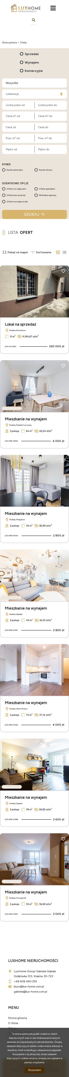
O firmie (13, 1023)
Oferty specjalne (47, 189)
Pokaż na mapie (18, 252)
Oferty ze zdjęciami (16, 189)
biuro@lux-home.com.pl (29, 986)
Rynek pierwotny (15, 170)
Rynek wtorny (45, 170)
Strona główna (17, 1018)
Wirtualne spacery (47, 195)
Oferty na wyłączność (17, 201)
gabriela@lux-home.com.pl (30, 991)
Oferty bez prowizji (16, 195)
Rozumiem (34, 1070)
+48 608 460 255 (25, 981)
